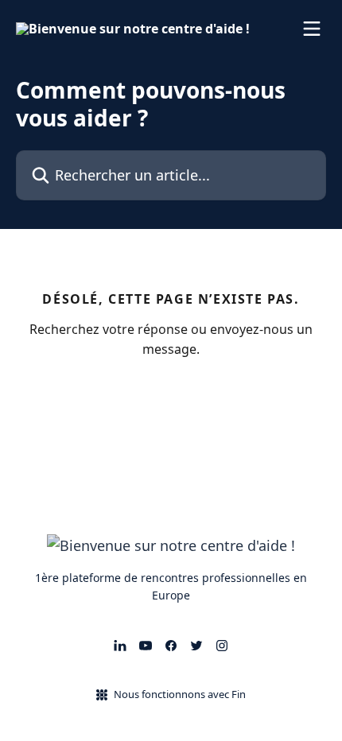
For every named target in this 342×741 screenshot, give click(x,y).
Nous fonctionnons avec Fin (180, 694)
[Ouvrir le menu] (311, 28)
